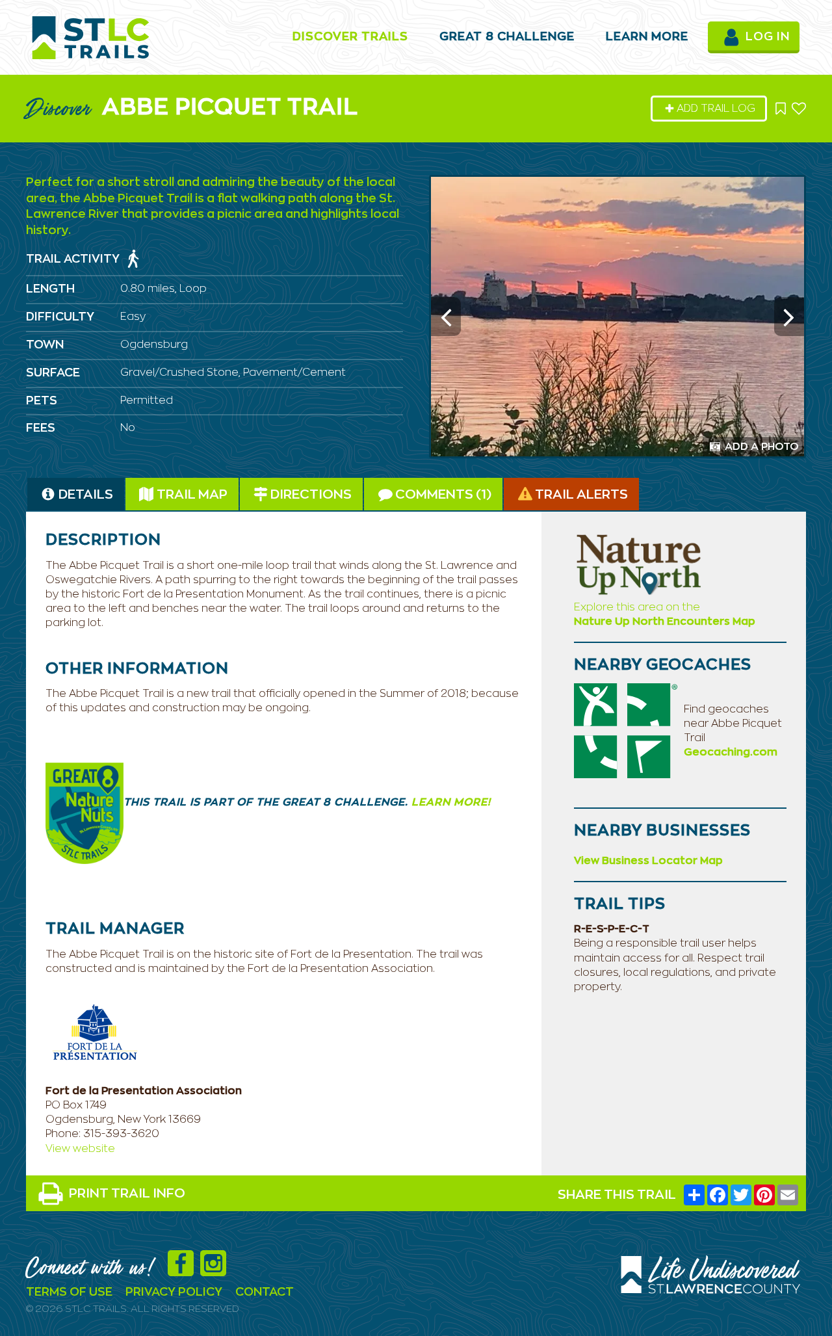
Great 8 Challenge (507, 37)
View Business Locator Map (648, 861)
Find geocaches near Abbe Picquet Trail (733, 723)
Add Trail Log (716, 108)
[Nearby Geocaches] (625, 730)
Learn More (647, 37)
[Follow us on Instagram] (216, 1270)
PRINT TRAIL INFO (127, 1193)
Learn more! (449, 802)
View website (80, 1149)
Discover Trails (350, 37)
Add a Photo (760, 446)
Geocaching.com (730, 752)
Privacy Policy (173, 1292)
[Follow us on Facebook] (184, 1270)
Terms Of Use (69, 1292)
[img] (133, 259)
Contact (264, 1292)
